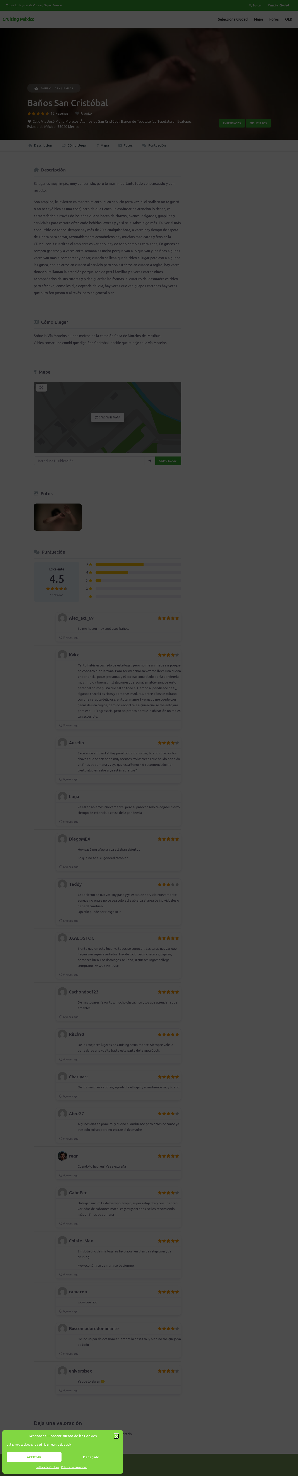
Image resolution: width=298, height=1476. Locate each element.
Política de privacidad (74, 1467)
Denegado (91, 1457)
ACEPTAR (34, 1457)
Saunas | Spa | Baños (57, 88)
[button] (116, 1436)
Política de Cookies (47, 1467)
